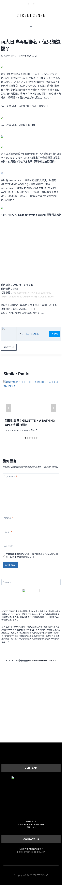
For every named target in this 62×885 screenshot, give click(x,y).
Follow (54, 333)
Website (8, 546)
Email (8, 532)
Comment (10, 476)
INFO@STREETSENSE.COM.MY (31, 852)
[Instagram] (28, 3)
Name (8, 518)
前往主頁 (8, 347)
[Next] (53, 408)
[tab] (25, 438)
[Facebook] (33, 3)
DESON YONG (9, 56)
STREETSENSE (30, 334)
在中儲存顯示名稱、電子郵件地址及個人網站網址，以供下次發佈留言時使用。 (32, 555)
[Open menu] (31, 27)
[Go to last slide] (8, 408)
